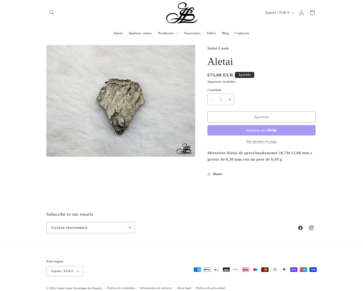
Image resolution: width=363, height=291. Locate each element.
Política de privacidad (210, 287)
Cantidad (214, 90)
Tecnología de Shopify (87, 288)
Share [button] (217, 174)
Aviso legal (184, 287)
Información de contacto (156, 287)
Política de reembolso (121, 287)
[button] (51, 12)
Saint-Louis (64, 288)
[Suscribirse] (129, 227)
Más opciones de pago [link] (261, 141)
